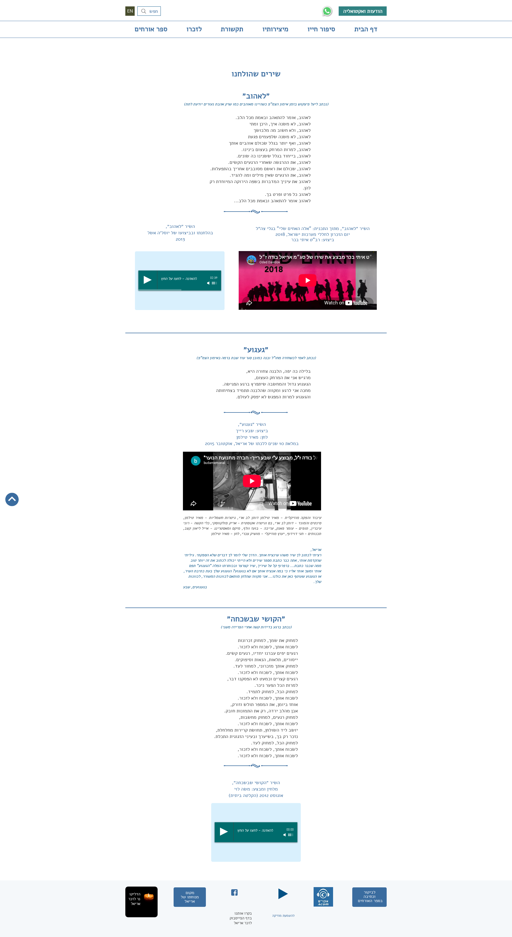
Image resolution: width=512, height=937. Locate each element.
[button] (141, 895)
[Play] (148, 280)
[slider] (214, 283)
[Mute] (208, 283)
